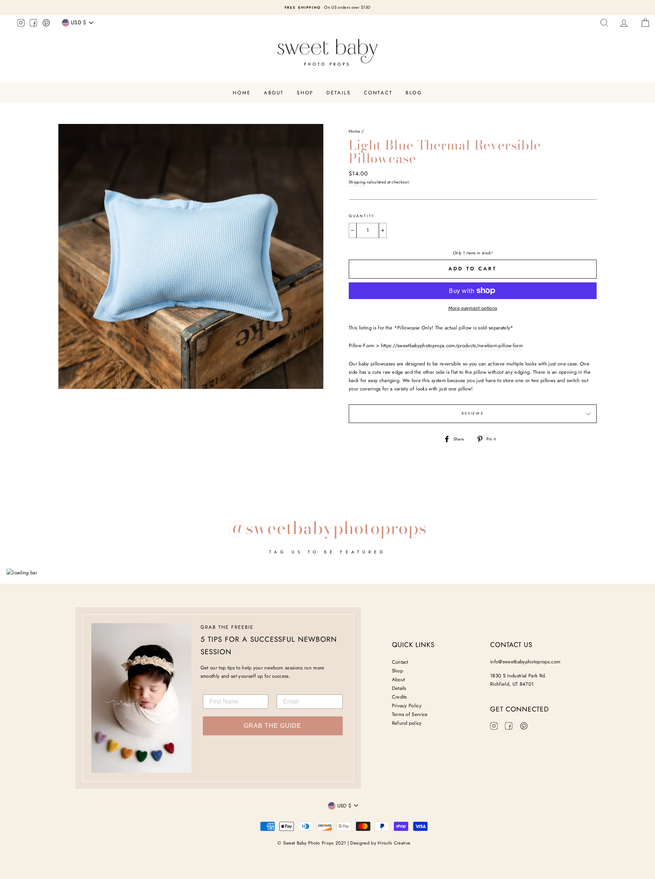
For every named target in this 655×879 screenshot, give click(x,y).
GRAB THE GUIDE (272, 725)
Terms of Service (410, 714)
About (274, 92)
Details (338, 92)
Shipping (357, 182)
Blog (414, 92)
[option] (327, 7)
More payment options (472, 308)
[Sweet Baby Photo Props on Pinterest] (46, 24)
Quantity (362, 216)
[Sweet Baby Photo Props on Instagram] (21, 24)
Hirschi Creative (394, 843)
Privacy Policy (407, 705)
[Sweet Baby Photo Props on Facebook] (33, 24)
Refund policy (407, 723)
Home (242, 92)
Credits (399, 696)
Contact (378, 92)
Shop (305, 92)
